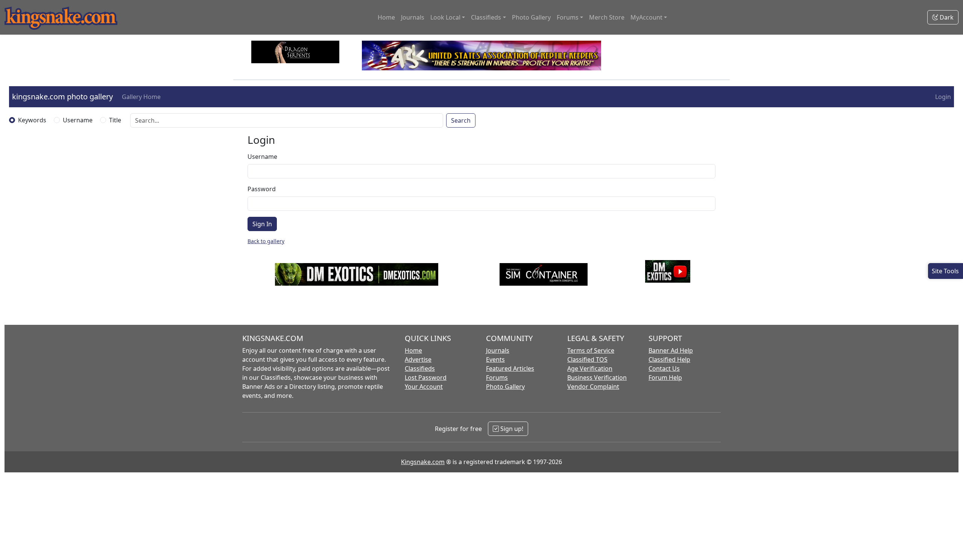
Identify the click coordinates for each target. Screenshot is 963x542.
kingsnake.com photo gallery (62, 96)
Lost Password (426, 377)
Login (943, 97)
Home (386, 17)
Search (461, 120)
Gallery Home (141, 97)
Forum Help (665, 377)
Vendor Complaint (593, 386)
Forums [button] (568, 17)
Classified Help (669, 359)
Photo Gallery (531, 17)
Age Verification (589, 368)
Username (78, 120)
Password (262, 189)
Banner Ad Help (671, 350)
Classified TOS (587, 359)
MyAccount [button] (646, 17)
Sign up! (511, 429)
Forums (497, 377)
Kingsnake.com (423, 462)
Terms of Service (590, 350)
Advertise (418, 359)
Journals (412, 17)
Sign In (262, 224)
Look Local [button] (445, 17)
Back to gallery (266, 241)
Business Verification (597, 377)
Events (495, 359)
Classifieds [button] (486, 17)
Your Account (424, 386)
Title (115, 120)
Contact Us (664, 368)
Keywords (32, 120)
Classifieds (420, 368)
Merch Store (606, 17)
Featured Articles (510, 368)
